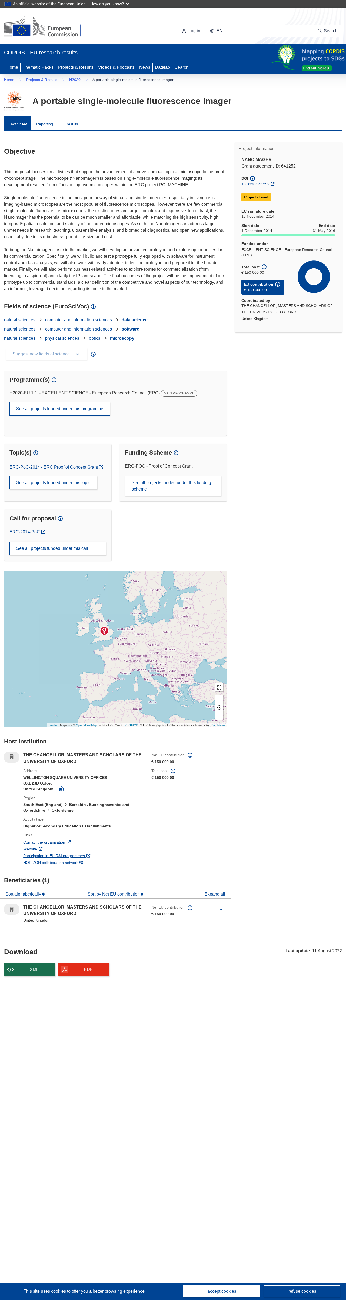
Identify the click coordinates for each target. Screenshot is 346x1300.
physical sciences (62, 338)
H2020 (75, 79)
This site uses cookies (45, 1291)
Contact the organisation (64, 842)
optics (94, 338)
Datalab (162, 67)
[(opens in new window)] (47, 27)
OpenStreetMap (86, 725)
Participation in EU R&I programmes (74, 855)
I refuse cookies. (301, 1291)
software (130, 329)
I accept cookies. (221, 1291)
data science (135, 320)
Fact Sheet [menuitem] (17, 124)
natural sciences (19, 320)
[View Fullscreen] (219, 687)
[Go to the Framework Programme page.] (14, 101)
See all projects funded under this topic (53, 482)
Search (181, 67)
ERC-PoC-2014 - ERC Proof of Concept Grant (54, 467)
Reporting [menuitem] (44, 124)
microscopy (122, 338)
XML (34, 969)
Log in (194, 30)
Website (50, 849)
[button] (216, 31)
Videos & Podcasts (116, 67)
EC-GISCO (131, 725)
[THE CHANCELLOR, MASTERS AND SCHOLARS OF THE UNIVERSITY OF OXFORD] (104, 630)
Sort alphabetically (23, 894)
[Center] (219, 707)
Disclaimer (218, 725)
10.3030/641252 (255, 184)
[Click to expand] (221, 909)
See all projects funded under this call (52, 548)
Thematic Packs (38, 67)
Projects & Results (76, 67)
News (144, 67)
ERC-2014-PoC (27, 532)
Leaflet (53, 725)
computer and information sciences (78, 320)
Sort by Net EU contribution (114, 894)
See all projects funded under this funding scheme (171, 485)
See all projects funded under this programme (59, 408)
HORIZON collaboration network (70, 862)
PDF (88, 969)
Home (12, 67)
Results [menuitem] (71, 124)
